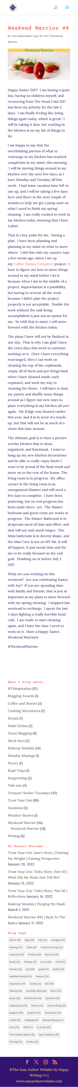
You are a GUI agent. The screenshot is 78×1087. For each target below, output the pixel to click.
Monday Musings (21, 755)
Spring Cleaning (53, 1020)
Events (13, 718)
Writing (14, 836)
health (58, 969)
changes (58, 939)
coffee (31, 947)
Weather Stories (20, 815)
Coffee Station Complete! (34, 264)
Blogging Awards (21, 696)
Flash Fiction (18, 726)
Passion (37, 1005)
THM (28, 1027)
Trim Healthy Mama (22, 1034)
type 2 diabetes (49, 1034)
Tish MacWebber (22, 36)
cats (42, 939)
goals (44, 969)
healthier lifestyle (20, 976)
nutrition (52, 998)
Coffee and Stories (22, 703)
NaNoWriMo (32, 998)
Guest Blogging (20, 733)
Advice (15, 939)
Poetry (13, 763)
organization (18, 1005)
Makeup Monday (21, 748)
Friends (15, 969)
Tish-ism (15, 785)
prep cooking (56, 1005)
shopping (32, 1020)
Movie (55, 990)
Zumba (32, 1041)
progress (16, 1012)
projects (34, 1012)
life (49, 983)
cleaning (15, 947)
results (15, 1020)
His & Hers (16, 741)
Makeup (15, 990)
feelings (30, 961)
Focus (46, 961)
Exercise (51, 954)
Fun (30, 969)
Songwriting (17, 778)
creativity (16, 954)
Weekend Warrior (22, 823)
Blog (29, 939)
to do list (44, 1027)
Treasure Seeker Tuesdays (29, 793)
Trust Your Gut (20, 800)
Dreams (34, 954)
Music (14, 998)
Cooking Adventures (24, 711)
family (14, 961)
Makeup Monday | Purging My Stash (36, 904)
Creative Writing (52, 947)
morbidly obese (36, 990)
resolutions (52, 1012)
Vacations (15, 808)
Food (60, 961)
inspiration (17, 983)
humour (42, 976)
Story (14, 1027)
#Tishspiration (19, 688)
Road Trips (16, 770)
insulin (35, 983)
